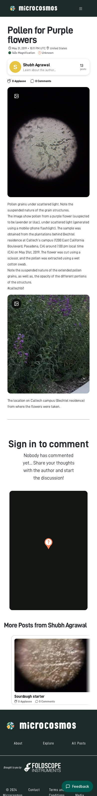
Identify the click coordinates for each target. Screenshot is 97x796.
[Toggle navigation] (81, 8)
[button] (48, 544)
